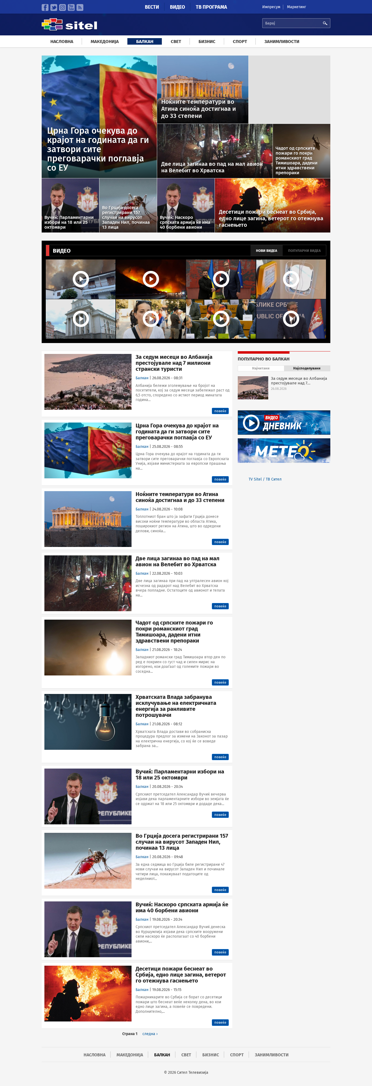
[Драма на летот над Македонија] (291, 279)
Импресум (271, 7)
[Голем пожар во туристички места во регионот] (151, 279)
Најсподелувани (311, 368)
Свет (176, 41)
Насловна (61, 41)
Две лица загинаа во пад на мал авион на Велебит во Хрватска (177, 561)
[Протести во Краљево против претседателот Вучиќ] (151, 319)
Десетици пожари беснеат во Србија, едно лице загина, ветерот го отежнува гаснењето (181, 974)
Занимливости (281, 41)
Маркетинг (296, 7)
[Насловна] (69, 29)
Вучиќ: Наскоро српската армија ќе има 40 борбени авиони (182, 907)
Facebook (45, 7)
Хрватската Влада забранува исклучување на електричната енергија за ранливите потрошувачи (176, 706)
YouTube (71, 7)
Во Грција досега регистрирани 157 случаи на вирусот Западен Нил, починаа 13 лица (182, 842)
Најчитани (261, 368)
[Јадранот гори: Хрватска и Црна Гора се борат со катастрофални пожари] (81, 279)
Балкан (144, 41)
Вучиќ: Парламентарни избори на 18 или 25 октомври (180, 774)
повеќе (220, 411)
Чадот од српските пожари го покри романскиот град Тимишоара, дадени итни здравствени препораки (174, 631)
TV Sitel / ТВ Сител (265, 479)
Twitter (53, 7)
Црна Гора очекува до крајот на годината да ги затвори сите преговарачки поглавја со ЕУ (177, 431)
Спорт (240, 41)
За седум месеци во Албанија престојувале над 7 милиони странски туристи (174, 363)
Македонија (105, 41)
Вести (152, 7)
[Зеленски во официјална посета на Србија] (221, 279)
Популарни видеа (304, 251)
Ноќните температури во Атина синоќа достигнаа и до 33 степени (180, 497)
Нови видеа (266, 251)
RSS (80, 7)
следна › (150, 1034)
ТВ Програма (211, 7)
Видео (177, 7)
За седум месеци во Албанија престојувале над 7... (299, 381)
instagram (62, 7)
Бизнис (207, 41)
